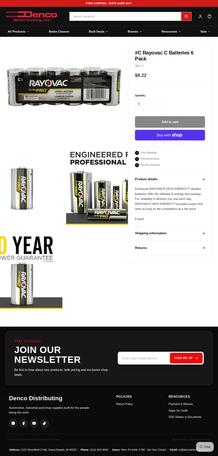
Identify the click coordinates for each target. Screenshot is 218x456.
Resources (169, 31)
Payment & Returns (181, 404)
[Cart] (209, 16)
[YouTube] (34, 423)
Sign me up (183, 358)
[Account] (200, 16)
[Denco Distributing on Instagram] (13, 423)
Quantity (140, 95)
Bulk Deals (97, 31)
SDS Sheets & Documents (185, 417)
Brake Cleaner (59, 31)
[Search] (186, 16)
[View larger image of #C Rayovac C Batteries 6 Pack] (106, 188)
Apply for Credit (178, 410)
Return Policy (124, 404)
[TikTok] (44, 423)
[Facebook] (23, 423)
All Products (17, 31)
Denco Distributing (35, 398)
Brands (133, 31)
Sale (204, 31)
